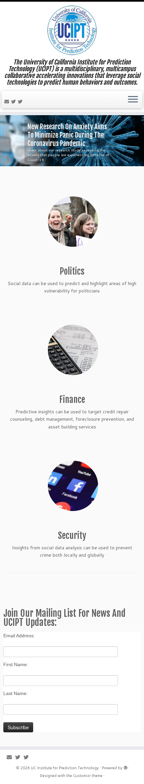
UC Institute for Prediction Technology (65, 768)
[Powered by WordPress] (125, 766)
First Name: (15, 664)
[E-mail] (7, 101)
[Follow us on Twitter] (14, 101)
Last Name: (15, 693)
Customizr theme (87, 775)
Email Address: (19, 635)
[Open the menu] (133, 100)
